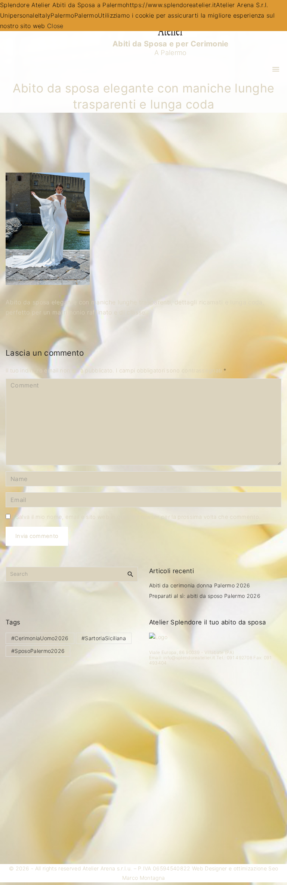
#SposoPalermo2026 (38, 651)
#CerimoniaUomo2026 (40, 638)
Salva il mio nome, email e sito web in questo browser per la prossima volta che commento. (138, 517)
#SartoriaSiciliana (103, 638)
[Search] (130, 574)
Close (55, 26)
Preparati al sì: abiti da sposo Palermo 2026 (204, 596)
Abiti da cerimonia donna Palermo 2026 (199, 585)
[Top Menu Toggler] (276, 69)
